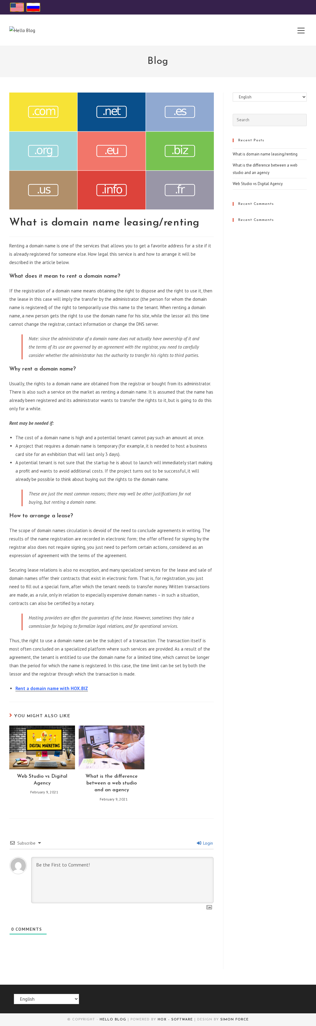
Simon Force (234, 1019)
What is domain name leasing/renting (265, 154)
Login (207, 843)
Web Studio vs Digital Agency (42, 780)
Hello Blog (113, 1019)
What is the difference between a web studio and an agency (111, 783)
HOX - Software (175, 1019)
